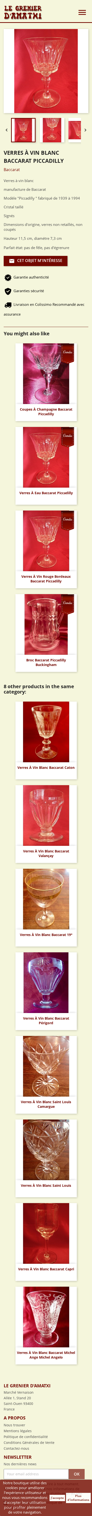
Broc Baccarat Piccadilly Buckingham (46, 662)
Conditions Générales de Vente (29, 1442)
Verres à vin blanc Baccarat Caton (46, 767)
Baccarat (12, 169)
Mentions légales (18, 1431)
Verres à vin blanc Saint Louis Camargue (46, 1104)
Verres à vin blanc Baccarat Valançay (46, 853)
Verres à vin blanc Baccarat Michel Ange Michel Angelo (46, 1355)
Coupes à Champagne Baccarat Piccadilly (46, 411)
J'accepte (57, 1498)
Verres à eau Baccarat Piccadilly (46, 493)
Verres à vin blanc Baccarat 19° (46, 934)
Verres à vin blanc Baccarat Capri (46, 1269)
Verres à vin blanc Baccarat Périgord (46, 1020)
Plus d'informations (78, 1498)
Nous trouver (14, 1425)
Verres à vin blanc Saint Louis (46, 1185)
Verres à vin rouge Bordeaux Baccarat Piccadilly (46, 579)
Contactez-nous (16, 1448)
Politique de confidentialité (26, 1436)
